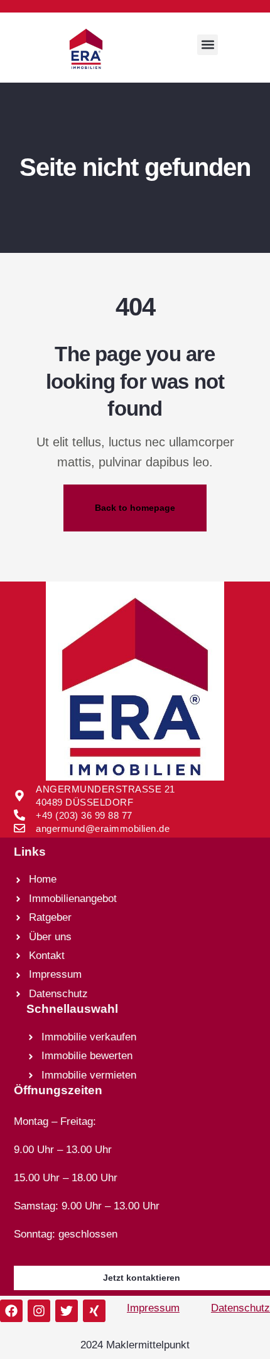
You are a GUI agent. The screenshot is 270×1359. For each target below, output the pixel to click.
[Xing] (94, 1311)
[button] (207, 44)
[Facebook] (11, 1311)
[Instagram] (39, 1311)
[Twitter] (66, 1311)
